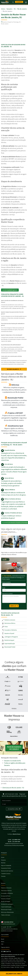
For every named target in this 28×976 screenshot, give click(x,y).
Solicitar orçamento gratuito (10, 290)
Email (3, 588)
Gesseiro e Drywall (9, 633)
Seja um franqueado (6, 865)
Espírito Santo (12, 960)
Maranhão (21, 960)
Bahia (19, 958)
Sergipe (12, 967)
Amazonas (11, 958)
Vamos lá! (13, 606)
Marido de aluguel (9, 640)
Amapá (15, 958)
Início (3, 9)
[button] (14, 564)
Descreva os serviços (7, 593)
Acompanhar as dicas (13, 809)
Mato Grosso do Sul (12, 961)
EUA (2, 944)
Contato (3, 876)
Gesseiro (9, 9)
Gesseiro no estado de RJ (12, 761)
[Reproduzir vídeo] (14, 564)
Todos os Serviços (5, 915)
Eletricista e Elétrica (9, 623)
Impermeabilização (9, 643)
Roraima (18, 965)
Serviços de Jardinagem (7, 904)
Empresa (3, 860)
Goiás (17, 960)
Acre (2, 958)
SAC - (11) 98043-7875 (14, 839)
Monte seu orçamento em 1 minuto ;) (14, 748)
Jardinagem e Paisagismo (11, 637)
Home (2, 857)
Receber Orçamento (13, 369)
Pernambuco (8, 963)
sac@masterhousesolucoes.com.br (14, 843)
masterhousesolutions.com (8, 924)
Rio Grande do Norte (5, 965)
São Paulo (17, 967)
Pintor (6, 626)
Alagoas (6, 958)
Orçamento (19, 2)
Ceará (22, 958)
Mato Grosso (20, 961)
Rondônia (13, 965)
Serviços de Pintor (5, 896)
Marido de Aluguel (5, 901)
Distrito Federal (4, 960)
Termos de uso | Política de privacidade (14, 845)
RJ (15, 9)
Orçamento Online (6, 868)
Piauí (13, 963)
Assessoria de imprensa (7, 871)
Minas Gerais (4, 961)
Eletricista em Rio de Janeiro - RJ (13, 788)
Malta (2, 941)
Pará (25, 961)
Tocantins (22, 967)
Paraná (16, 963)
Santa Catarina (6, 967)
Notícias (3, 862)
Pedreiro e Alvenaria (6, 888)
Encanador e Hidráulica (10, 630)
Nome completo (6, 582)
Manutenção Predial (9, 647)
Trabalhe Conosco (5, 873)
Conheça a (14, 834)
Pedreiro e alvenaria (9, 620)
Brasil (2, 939)
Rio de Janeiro (22, 9)
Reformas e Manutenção (7, 912)
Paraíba (3, 963)
